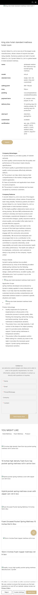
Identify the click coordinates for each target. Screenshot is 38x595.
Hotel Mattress (7, 434)
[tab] (19, 150)
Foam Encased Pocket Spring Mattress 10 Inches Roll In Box (19, 522)
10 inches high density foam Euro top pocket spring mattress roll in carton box (18, 462)
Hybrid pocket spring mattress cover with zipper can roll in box (19, 492)
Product (27, 434)
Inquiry (7, 142)
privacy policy (5, 588)
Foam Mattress (18, 434)
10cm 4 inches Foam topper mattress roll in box (18, 553)
